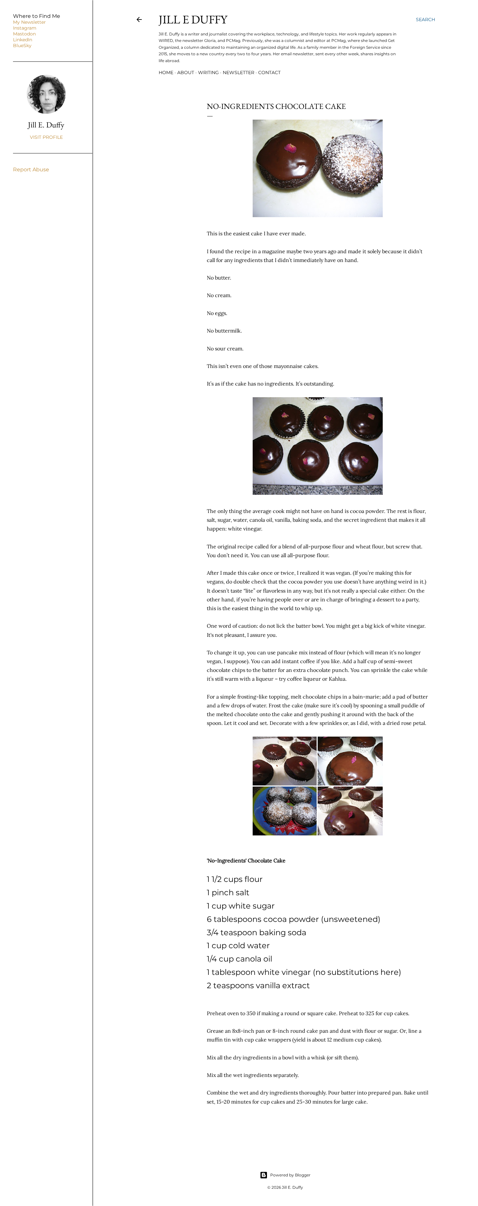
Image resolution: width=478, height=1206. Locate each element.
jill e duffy (193, 19)
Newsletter (238, 72)
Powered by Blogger (290, 1175)
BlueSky (22, 45)
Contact (269, 72)
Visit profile (46, 137)
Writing (208, 72)
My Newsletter (29, 22)
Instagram (24, 28)
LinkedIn (22, 40)
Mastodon (24, 34)
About (185, 72)
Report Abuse (31, 169)
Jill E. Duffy (46, 125)
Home (166, 72)
